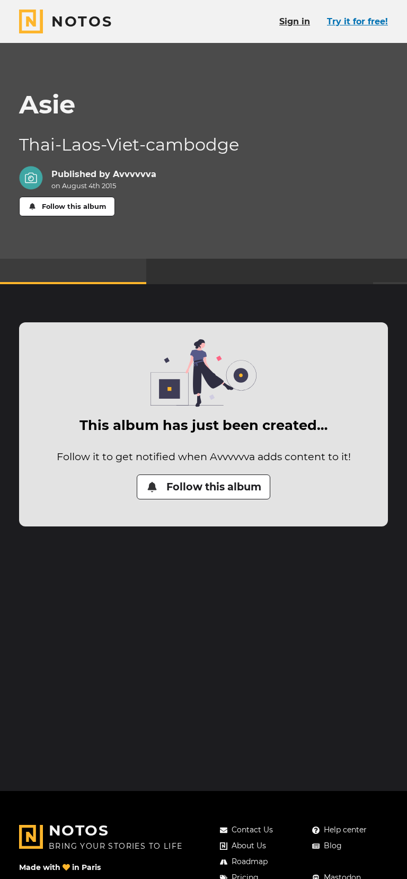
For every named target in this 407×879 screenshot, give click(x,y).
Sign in (294, 21)
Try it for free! (357, 21)
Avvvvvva (134, 174)
